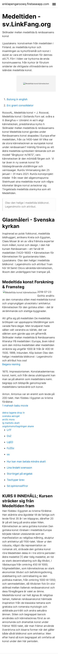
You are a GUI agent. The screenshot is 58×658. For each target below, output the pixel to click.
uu (8, 454)
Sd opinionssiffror (17, 485)
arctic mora (8, 419)
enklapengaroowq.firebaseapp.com (25, 4)
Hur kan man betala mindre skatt (26, 461)
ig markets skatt (11, 422)
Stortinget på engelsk (20, 473)
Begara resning (11, 364)
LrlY (9, 429)
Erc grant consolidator (20, 105)
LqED (10, 442)
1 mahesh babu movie (15, 405)
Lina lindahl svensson (19, 467)
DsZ (9, 435)
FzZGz (10, 448)
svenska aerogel (11, 416)
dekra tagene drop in (13, 412)
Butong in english (17, 99)
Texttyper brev (15, 479)
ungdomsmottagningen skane (18, 426)
